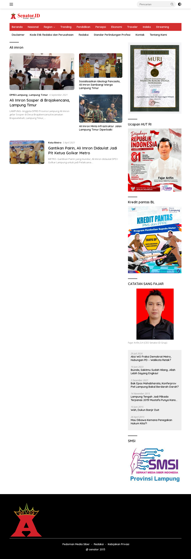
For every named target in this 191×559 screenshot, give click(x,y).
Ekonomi (116, 27)
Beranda (17, 27)
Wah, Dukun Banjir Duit (145, 410)
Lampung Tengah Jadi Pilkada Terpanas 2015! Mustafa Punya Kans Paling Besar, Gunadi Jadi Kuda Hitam (154, 398)
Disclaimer (18, 34)
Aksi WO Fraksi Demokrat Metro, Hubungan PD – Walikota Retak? (151, 358)
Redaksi (84, 34)
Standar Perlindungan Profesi (112, 34)
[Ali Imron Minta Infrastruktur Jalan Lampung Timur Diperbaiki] (100, 108)
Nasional (33, 27)
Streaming (162, 27)
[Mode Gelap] (179, 4)
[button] (172, 4)
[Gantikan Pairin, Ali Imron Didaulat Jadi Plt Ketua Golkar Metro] (27, 152)
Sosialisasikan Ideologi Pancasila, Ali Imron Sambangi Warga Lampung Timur (99, 85)
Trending (65, 27)
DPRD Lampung (19, 95)
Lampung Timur (38, 95)
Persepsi (101, 27)
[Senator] (25, 15)
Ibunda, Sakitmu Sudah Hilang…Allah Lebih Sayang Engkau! (153, 371)
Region (48, 27)
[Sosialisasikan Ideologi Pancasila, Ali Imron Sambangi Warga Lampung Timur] (100, 65)
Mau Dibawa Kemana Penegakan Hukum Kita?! (151, 421)
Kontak (140, 34)
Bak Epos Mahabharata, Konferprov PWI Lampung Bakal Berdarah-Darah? (155, 385)
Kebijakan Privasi (118, 544)
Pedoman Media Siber (76, 544)
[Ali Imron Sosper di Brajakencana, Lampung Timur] (42, 71)
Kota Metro (54, 142)
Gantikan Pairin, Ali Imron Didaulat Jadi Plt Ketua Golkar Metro (82, 150)
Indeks (147, 27)
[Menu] (12, 4)
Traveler (132, 27)
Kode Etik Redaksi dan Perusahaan (51, 34)
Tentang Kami (158, 34)
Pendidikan (83, 27)
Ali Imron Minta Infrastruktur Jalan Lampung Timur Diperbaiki (100, 128)
